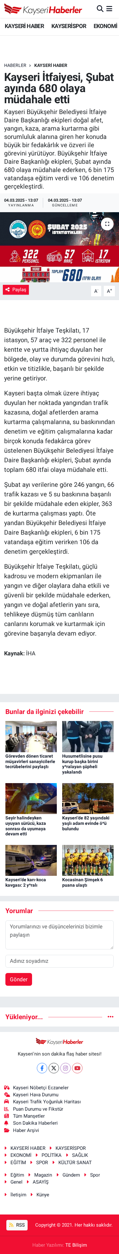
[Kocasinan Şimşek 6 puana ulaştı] (88, 860)
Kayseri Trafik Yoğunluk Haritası (47, 1102)
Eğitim (17, 1175)
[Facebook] (42, 1068)
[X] (54, 1068)
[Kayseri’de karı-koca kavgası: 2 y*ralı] (31, 860)
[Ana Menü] (109, 8)
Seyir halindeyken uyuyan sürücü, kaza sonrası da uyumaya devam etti (25, 825)
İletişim (18, 1195)
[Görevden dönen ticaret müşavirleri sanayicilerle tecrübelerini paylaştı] (31, 736)
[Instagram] (65, 1068)
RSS (20, 1225)
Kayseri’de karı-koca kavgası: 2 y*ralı (25, 882)
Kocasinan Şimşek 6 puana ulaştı (82, 882)
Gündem (71, 1175)
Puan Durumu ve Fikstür (38, 1109)
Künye (42, 1195)
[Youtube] (77, 1068)
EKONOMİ (105, 26)
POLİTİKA (52, 1155)
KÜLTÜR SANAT (75, 1162)
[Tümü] (111, 1016)
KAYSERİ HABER (24, 26)
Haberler (15, 65)
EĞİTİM (18, 1162)
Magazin (43, 1175)
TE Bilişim (76, 1245)
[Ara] (100, 8)
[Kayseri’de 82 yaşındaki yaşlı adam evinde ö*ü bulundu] (88, 798)
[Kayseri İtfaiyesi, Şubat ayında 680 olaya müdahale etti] (59, 247)
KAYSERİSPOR (68, 26)
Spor (95, 1175)
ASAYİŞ (41, 1182)
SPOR (42, 1162)
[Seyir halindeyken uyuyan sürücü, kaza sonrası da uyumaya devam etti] (31, 798)
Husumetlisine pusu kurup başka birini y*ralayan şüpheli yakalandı (82, 764)
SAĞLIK (80, 1155)
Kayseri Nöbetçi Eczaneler (41, 1088)
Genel (16, 1182)
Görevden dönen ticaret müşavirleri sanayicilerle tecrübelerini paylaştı (30, 761)
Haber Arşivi (26, 1130)
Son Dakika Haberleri (35, 1123)
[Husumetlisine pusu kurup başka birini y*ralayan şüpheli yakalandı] (88, 736)
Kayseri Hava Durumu (35, 1095)
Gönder (19, 979)
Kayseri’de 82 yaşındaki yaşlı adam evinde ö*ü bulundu (85, 823)
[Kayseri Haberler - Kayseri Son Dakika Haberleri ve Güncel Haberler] (43, 9)
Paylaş (19, 289)
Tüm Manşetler (29, 1116)
